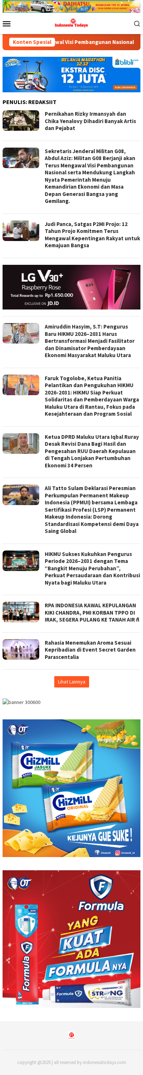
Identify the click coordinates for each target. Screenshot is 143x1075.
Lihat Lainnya (71, 681)
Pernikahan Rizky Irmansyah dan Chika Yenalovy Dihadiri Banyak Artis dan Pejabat (90, 120)
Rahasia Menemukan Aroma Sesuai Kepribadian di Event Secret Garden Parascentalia (90, 649)
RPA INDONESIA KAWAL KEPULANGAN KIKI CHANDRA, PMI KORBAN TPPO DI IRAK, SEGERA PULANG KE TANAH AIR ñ (92, 612)
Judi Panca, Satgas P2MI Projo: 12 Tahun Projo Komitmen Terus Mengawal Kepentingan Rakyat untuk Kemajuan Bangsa (92, 234)
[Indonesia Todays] (71, 22)
